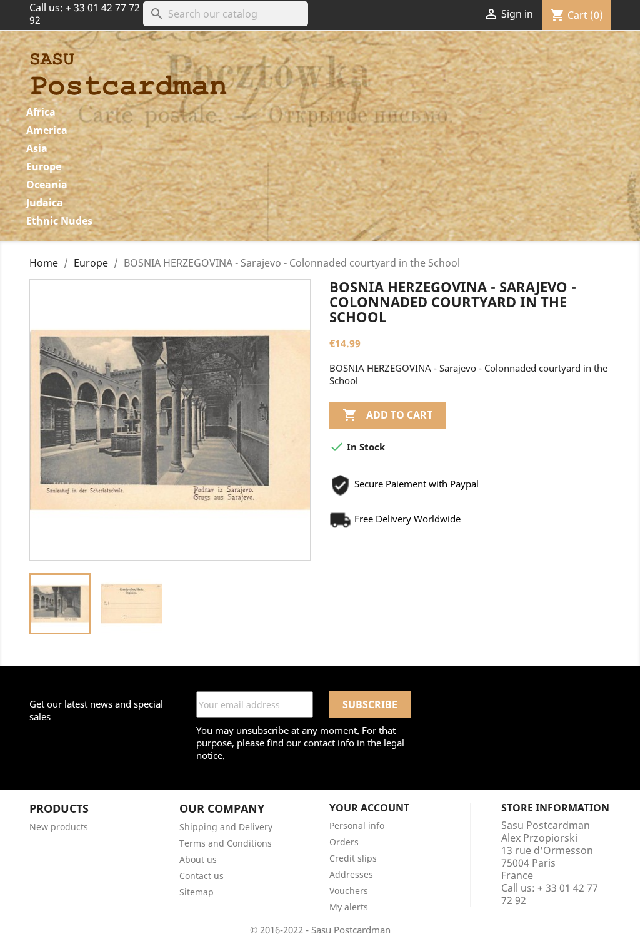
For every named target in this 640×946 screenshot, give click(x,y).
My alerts (348, 907)
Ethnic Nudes (59, 221)
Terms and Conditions (225, 843)
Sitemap (196, 892)
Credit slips (353, 858)
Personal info (356, 826)
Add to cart (387, 414)
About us (198, 859)
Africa (41, 112)
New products (58, 827)
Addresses (351, 874)
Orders (344, 842)
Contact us (201, 876)
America (47, 130)
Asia (37, 148)
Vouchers (348, 891)
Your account (369, 808)
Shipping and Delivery (225, 827)
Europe (43, 166)
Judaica (44, 203)
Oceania (47, 184)
